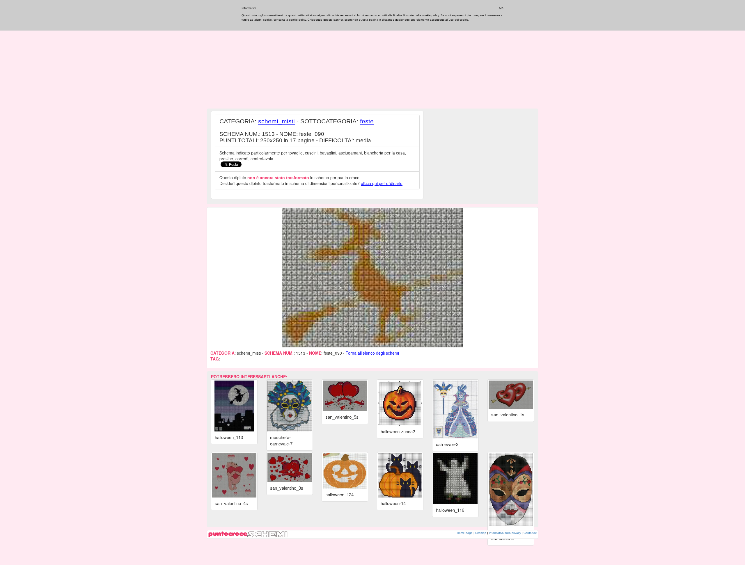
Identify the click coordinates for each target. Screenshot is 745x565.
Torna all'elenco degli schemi (372, 353)
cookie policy (297, 19)
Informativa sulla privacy (505, 532)
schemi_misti (276, 121)
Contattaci (530, 532)
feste (367, 121)
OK (501, 7)
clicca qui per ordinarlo (381, 183)
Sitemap (480, 532)
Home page (465, 532)
